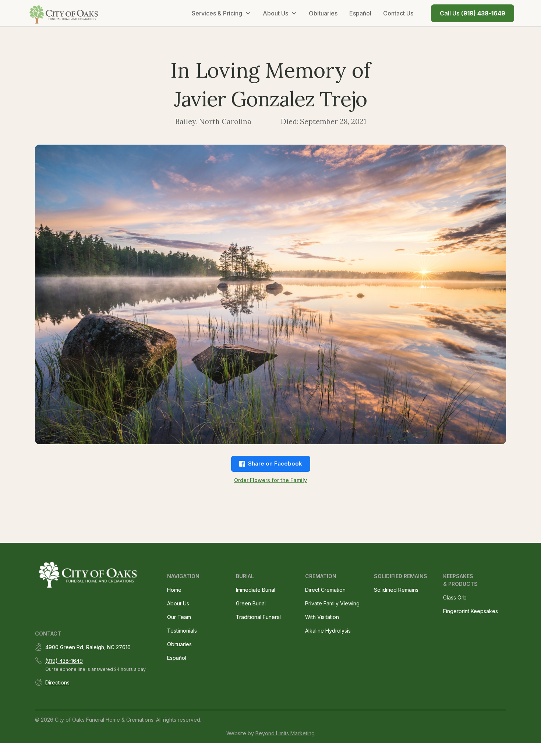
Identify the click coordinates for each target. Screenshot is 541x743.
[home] (64, 13)
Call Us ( (472, 13)
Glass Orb (455, 597)
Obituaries (323, 13)
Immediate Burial (255, 590)
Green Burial (251, 603)
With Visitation (322, 617)
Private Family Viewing (332, 603)
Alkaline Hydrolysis (328, 630)
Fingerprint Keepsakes (470, 611)
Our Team (179, 617)
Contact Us (398, 13)
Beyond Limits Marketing (285, 733)
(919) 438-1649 (64, 661)
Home (174, 590)
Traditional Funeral (258, 617)
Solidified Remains (396, 590)
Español (360, 13)
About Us (178, 603)
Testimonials (182, 630)
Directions (57, 682)
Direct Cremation (325, 590)
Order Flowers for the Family (270, 480)
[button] (221, 13)
